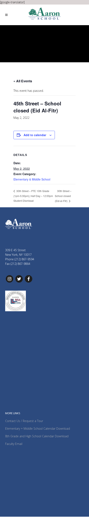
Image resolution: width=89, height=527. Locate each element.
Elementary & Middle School (31, 179)
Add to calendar (35, 135)
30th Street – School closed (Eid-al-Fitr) (63, 196)
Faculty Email (13, 444)
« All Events (22, 81)
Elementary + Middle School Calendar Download (37, 428)
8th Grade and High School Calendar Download (37, 436)
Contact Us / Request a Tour (24, 421)
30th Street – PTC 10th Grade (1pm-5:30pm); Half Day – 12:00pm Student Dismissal (33, 195)
